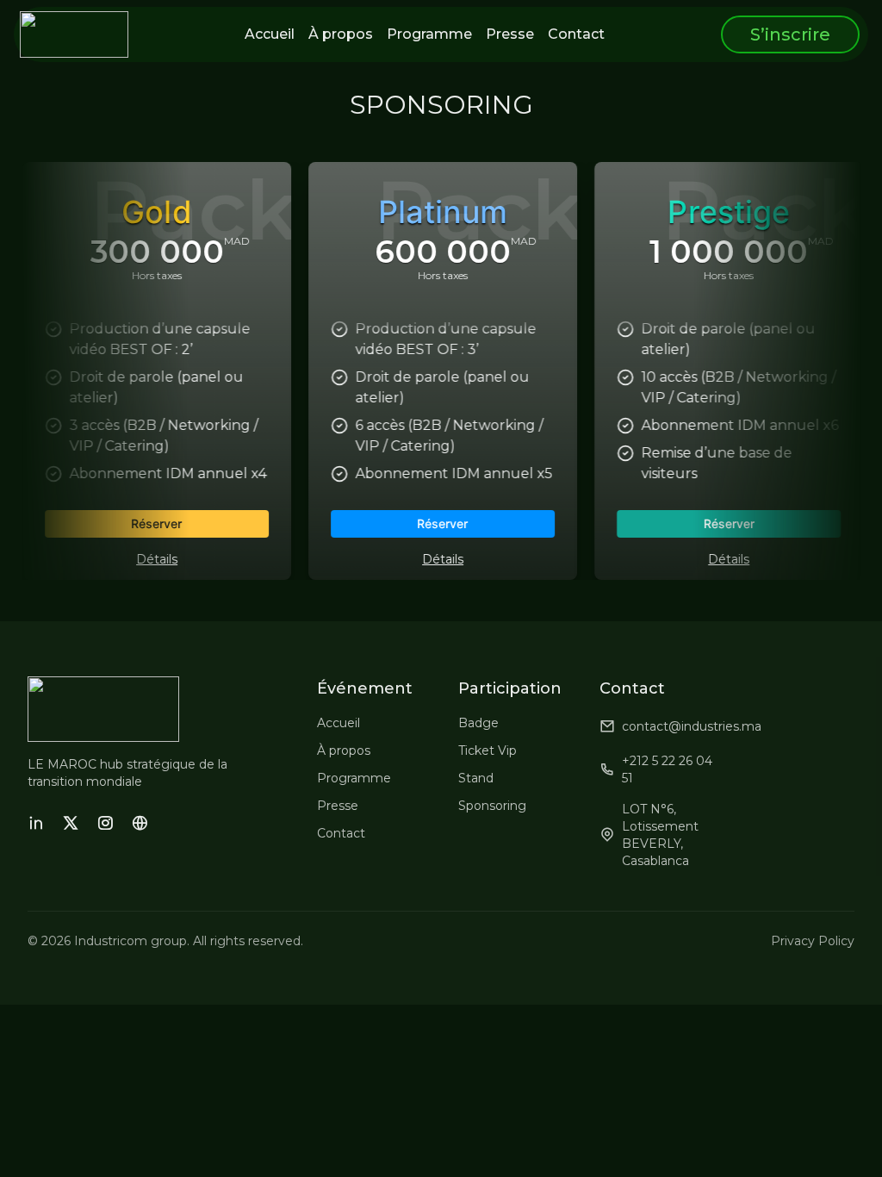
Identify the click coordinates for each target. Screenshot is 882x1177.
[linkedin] (36, 823)
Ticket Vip (487, 750)
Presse (337, 805)
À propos (343, 750)
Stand (476, 778)
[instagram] (105, 823)
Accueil (338, 723)
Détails (155, 559)
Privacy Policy (812, 941)
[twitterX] (70, 823)
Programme (354, 778)
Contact (341, 833)
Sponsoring (492, 805)
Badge (478, 723)
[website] (139, 823)
